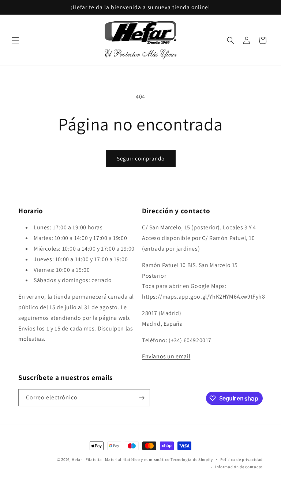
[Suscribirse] (142, 397)
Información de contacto (239, 466)
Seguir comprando (141, 158)
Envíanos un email (166, 356)
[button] (15, 40)
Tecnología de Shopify (192, 459)
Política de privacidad (241, 459)
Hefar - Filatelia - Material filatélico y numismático (120, 459)
